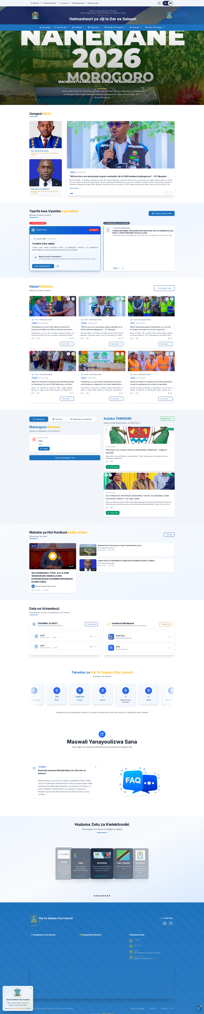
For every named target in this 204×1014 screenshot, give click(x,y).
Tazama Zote (91, 624)
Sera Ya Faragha (137, 1008)
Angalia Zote (166, 419)
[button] (64, 780)
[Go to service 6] (106, 895)
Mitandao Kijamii (50, 3)
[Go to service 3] (100, 895)
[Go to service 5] (104, 895)
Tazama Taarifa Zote (163, 213)
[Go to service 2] (97, 895)
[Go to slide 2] (38, 99)
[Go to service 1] (94, 895)
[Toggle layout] (30, 988)
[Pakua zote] (91, 636)
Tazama (45, 448)
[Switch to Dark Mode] (159, 3)
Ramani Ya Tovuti (167, 1008)
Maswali (36, 3)
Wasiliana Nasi (79, 3)
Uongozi (65, 3)
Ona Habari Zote (164, 288)
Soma (115, 268)
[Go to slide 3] (41, 99)
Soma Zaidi (73, 191)
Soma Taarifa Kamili (41, 266)
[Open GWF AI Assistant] (198, 1008)
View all (169, 535)
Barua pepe (94, 3)
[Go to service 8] (110, 895)
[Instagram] (164, 923)
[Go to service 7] (108, 895)
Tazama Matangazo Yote (65, 458)
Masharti (152, 1008)
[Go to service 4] (102, 895)
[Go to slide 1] (33, 99)
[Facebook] (170, 923)
